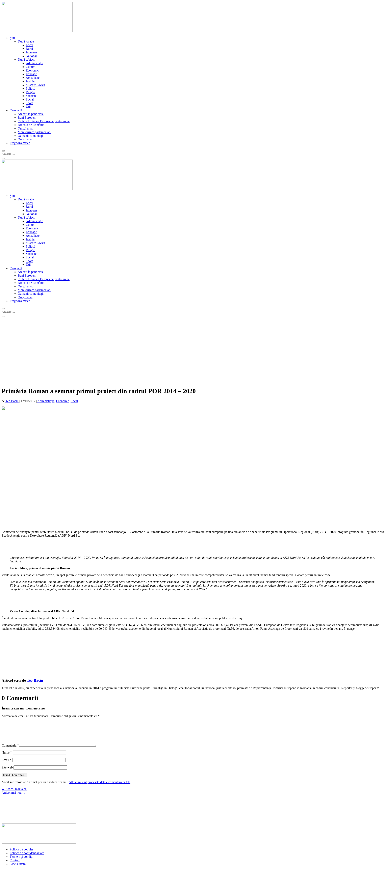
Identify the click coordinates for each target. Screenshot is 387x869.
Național (31, 56)
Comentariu (10, 745)
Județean (31, 52)
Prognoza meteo (20, 143)
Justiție (30, 81)
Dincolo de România (31, 125)
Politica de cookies (21, 849)
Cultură (30, 66)
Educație (31, 74)
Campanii (16, 110)
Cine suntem (18, 864)
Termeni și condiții (21, 856)
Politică (30, 88)
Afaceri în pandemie (31, 114)
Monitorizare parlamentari (34, 132)
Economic (32, 70)
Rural (29, 48)
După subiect (26, 59)
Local (29, 45)
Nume (7, 752)
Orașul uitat (25, 128)
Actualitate (33, 77)
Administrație (34, 63)
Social (30, 99)
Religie (30, 92)
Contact (15, 860)
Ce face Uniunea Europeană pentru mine (44, 121)
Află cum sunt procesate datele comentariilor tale (99, 782)
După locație (26, 41)
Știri (12, 37)
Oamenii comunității (31, 135)
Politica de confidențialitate (27, 853)
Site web (7, 767)
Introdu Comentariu (14, 775)
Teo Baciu (12, 401)
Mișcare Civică (35, 85)
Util (28, 106)
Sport (29, 103)
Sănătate (31, 95)
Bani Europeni (27, 117)
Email (6, 760)
